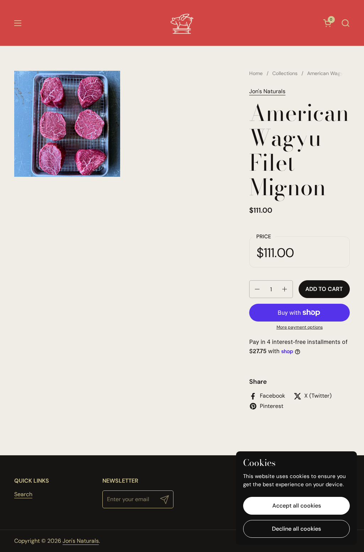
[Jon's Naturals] (182, 23)
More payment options (300, 327)
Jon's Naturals (267, 91)
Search (23, 494)
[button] (345, 22)
